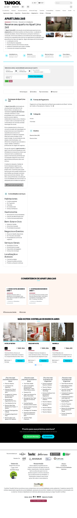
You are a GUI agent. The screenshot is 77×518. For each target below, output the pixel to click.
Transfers (41, 10)
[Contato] (23, 6)
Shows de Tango (33, 10)
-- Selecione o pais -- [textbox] (38, 72)
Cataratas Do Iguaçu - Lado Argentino (67, 397)
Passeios (13, 10)
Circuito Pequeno (66, 404)
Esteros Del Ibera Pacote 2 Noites (47, 384)
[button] (63, 2)
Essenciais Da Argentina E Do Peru (10, 400)
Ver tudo (23, 312)
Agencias (16, 7)
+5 (69, 18)
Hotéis (69, 10)
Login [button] (7, 7)
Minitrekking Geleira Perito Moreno (66, 386)
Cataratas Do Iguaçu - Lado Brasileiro (67, 393)
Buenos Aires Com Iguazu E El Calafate (10, 418)
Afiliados (63, 464)
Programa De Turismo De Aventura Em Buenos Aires (11, 396)
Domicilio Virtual (14, 469)
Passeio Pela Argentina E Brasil (11, 411)
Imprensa (63, 469)
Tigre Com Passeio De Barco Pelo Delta (30, 395)
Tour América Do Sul (10, 403)
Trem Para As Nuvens (67, 383)
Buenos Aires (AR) (35, 135)
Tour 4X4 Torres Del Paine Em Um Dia (66, 390)
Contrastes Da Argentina (9, 386)
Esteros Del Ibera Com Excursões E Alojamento (49, 394)
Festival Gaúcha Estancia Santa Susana (30, 403)
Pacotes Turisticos (22, 10)
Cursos (64, 10)
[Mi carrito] (28, 6)
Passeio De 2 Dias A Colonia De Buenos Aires (10, 391)
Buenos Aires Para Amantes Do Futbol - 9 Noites (11, 407)
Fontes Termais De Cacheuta (66, 414)
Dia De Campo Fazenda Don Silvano (30, 407)
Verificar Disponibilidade (35, 76)
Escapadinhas (49, 10)
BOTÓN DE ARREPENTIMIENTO (38, 500)
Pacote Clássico (9, 383)
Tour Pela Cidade (28, 383)
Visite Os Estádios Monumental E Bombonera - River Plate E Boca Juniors (29, 388)
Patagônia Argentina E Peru (11, 414)
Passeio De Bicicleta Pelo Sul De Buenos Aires (29, 414)
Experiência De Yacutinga (47, 390)
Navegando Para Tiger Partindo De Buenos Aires (30, 399)
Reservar (20, 360)
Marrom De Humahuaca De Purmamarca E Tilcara (67, 409)
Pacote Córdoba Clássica (47, 398)
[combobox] (41, 71)
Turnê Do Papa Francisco (28, 418)
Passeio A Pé (27, 392)
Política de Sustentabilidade (64, 467)
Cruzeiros (57, 10)
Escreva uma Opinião (10, 312)
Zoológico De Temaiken (30, 410)
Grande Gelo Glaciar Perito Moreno (67, 400)
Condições (64, 465)
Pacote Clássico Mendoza (47, 404)
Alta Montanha (65, 406)
